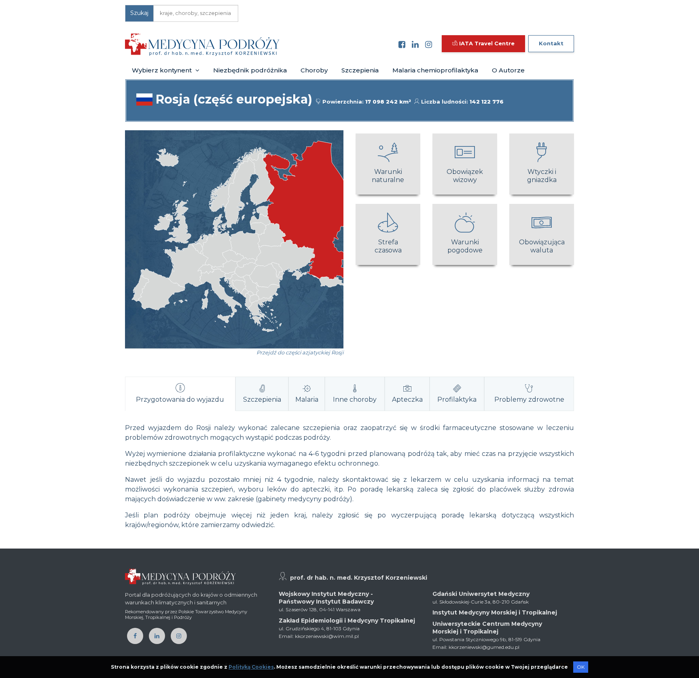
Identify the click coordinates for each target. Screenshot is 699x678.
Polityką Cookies (251, 667)
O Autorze (508, 70)
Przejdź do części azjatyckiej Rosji (299, 353)
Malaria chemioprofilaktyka (435, 70)
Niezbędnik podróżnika (250, 70)
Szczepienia (360, 70)
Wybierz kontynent (162, 70)
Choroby (314, 70)
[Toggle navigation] (291, 44)
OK (581, 667)
